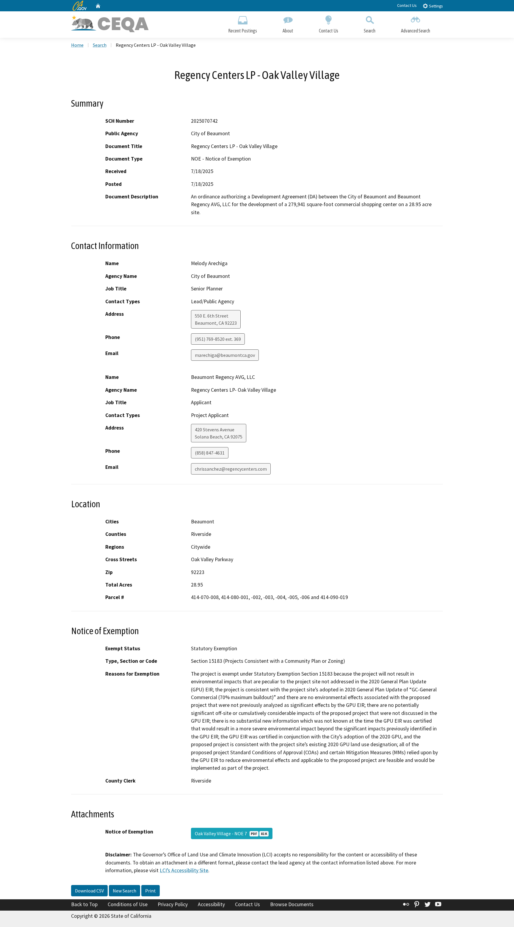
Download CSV (89, 891)
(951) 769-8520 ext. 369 (218, 339)
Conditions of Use (128, 904)
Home (77, 45)
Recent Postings (242, 30)
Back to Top (84, 904)
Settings (435, 6)
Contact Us (407, 5)
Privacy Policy (173, 904)
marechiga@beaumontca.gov (225, 355)
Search (369, 30)
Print (150, 891)
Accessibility (211, 904)
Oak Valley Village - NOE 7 (231, 833)
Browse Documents (292, 904)
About (288, 30)
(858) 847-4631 (210, 453)
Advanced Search (415, 30)
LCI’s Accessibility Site (184, 870)
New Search (124, 891)
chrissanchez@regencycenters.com (231, 469)
